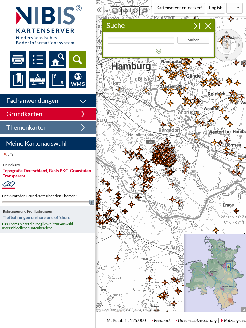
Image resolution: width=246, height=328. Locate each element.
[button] (48, 100)
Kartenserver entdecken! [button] (179, 7)
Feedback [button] (162, 320)
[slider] (48, 202)
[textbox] (141, 40)
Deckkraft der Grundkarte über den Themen (39, 196)
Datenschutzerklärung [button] (197, 320)
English (215, 7)
